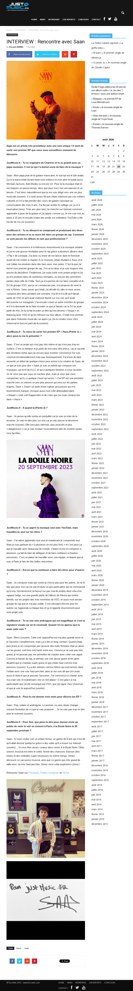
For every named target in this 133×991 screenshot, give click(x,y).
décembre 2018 (99, 648)
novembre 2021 (99, 477)
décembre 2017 (99, 706)
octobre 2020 (98, 541)
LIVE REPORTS (68, 19)
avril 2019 (96, 628)
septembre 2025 (100, 253)
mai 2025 (96, 273)
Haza (18, 948)
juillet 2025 (97, 263)
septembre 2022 (100, 429)
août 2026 (96, 199)
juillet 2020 (97, 555)
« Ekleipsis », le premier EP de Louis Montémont (106, 100)
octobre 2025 (98, 248)
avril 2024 (96, 336)
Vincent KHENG (16, 47)
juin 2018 (96, 677)
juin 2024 (96, 326)
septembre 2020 (100, 546)
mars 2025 (97, 282)
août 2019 (96, 609)
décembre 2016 (99, 765)
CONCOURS (83, 19)
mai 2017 (96, 741)
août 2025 (96, 258)
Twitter (43, 772)
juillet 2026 (97, 204)
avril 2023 (96, 394)
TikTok (65, 772)
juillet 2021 (97, 497)
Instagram (53, 772)
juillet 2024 (97, 321)
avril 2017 (96, 745)
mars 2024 (97, 341)
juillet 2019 (97, 614)
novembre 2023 (99, 360)
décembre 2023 (99, 355)
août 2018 (96, 667)
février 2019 (97, 638)
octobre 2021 (98, 482)
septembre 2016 (100, 780)
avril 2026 (96, 219)
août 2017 (96, 726)
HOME (34, 19)
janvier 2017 (97, 760)
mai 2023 (96, 390)
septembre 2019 (100, 604)
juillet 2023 (97, 380)
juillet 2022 (97, 438)
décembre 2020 (99, 531)
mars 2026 (97, 224)
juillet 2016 (97, 789)
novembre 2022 (99, 419)
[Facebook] (71, 988)
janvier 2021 (97, 526)
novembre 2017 (99, 711)
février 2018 (97, 697)
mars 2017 (97, 750)
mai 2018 (96, 682)
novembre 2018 (99, 653)
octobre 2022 (98, 424)
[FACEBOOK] (104, 19)
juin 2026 (96, 209)
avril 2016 (96, 804)
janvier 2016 (97, 819)
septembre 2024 (100, 312)
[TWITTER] (110, 19)
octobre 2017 (98, 716)
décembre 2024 (99, 297)
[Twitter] (77, 988)
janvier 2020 (97, 585)
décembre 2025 (99, 238)
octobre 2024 (98, 307)
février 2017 (97, 755)
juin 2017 (96, 736)
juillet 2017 (97, 731)
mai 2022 (96, 448)
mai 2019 (96, 624)
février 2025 (97, 287)
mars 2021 (97, 516)
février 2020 (97, 580)
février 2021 (97, 521)
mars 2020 (97, 575)
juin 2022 (96, 443)
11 (97, 161)
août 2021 (96, 492)
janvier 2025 (97, 292)
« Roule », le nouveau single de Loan (106, 109)
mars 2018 (97, 692)
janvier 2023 (97, 409)
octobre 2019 (98, 599)
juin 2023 (96, 385)
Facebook (33, 772)
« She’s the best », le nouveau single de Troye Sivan (106, 117)
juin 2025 (96, 268)
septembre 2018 (100, 663)
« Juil (92, 182)
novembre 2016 (99, 770)
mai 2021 (96, 507)
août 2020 (96, 550)
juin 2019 (96, 619)
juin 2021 (96, 502)
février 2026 (97, 229)
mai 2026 (96, 214)
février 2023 (97, 404)
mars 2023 (97, 399)
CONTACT (96, 19)
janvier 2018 (97, 702)
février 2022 (97, 463)
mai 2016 (96, 799)
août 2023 (96, 375)
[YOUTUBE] (116, 19)
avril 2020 (96, 570)
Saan (26, 948)
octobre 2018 (98, 658)
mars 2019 (97, 633)
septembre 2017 (100, 721)
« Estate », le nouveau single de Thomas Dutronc (107, 126)
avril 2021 (96, 511)
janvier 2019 (97, 643)
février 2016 (97, 814)
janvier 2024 (97, 351)
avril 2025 (96, 277)
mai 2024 (96, 331)
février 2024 (97, 346)
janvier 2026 (97, 234)
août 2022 (96, 433)
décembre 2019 (99, 589)
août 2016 (96, 784)
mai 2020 (96, 565)
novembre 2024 (99, 302)
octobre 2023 (98, 365)
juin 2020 (96, 560)
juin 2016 (96, 794)
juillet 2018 (97, 672)
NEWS (42, 19)
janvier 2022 (97, 468)
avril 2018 (96, 687)
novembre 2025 (99, 243)
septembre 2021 (100, 487)
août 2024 (96, 316)
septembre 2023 (100, 370)
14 (113, 161)
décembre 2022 (99, 414)
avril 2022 (96, 453)
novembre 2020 (99, 536)
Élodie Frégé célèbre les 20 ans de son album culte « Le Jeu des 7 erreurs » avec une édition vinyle (108, 90)
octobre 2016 (98, 775)
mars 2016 (97, 809)
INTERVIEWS (54, 19)
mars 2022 (97, 458)
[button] (123, 13)
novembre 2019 (99, 594)
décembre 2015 (99, 823)
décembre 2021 (99, 472)
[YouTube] (83, 988)
